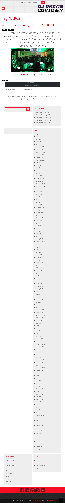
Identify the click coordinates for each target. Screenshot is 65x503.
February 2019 (40, 339)
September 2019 (40, 320)
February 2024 (40, 207)
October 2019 (40, 318)
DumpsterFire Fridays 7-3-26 (43, 122)
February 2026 (40, 147)
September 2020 (40, 297)
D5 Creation (37, 500)
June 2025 (38, 168)
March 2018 (39, 357)
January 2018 (39, 362)
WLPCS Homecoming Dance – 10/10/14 (28, 25)
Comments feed (40, 465)
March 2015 (39, 444)
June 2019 (38, 328)
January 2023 (39, 239)
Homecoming (30, 96)
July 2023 (38, 226)
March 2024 (39, 205)
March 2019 (39, 336)
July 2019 (38, 326)
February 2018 (40, 360)
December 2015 (40, 420)
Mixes (7, 468)
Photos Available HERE (23, 74)
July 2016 (38, 402)
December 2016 (40, 389)
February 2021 (40, 286)
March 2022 (39, 255)
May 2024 (38, 199)
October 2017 (40, 370)
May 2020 (38, 307)
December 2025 (40, 152)
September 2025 (40, 160)
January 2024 (39, 210)
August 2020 (39, 299)
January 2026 (39, 149)
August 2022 (39, 247)
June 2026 (38, 139)
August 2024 (39, 194)
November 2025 (40, 155)
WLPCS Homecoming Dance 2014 (10, 89)
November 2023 (40, 215)
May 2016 (38, 407)
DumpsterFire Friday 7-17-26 (43, 120)
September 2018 (40, 349)
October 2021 (40, 268)
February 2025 (40, 178)
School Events (10, 473)
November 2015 (40, 423)
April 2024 (38, 202)
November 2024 (40, 186)
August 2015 (39, 431)
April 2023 (38, 233)
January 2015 (39, 449)
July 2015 (38, 433)
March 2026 (39, 144)
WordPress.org (40, 468)
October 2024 (40, 189)
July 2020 (38, 302)
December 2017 (40, 365)
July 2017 (38, 375)
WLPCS (55, 96)
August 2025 (39, 163)
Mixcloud (30, 89)
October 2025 (40, 157)
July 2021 (38, 276)
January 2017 (39, 386)
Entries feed (39, 463)
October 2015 (40, 425)
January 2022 (39, 260)
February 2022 (40, 257)
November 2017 (40, 368)
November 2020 (40, 291)
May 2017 (38, 381)
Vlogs (7, 479)
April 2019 (38, 333)
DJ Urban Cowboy (43, 74)
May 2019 (38, 331)
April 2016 (38, 410)
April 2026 (38, 141)
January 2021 (39, 289)
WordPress (51, 500)
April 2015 (38, 441)
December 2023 (40, 212)
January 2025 (39, 181)
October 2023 (40, 218)
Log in (37, 460)
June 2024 (38, 197)
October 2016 (40, 394)
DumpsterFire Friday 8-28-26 (43, 112)
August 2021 (39, 273)
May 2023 (38, 231)
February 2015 (40, 446)
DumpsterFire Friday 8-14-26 (43, 115)
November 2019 (40, 315)
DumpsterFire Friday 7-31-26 (43, 117)
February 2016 (40, 415)
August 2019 (39, 323)
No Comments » (39, 99)
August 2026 (39, 134)
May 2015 (38, 439)
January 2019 (39, 341)
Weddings (9, 481)
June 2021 (38, 278)
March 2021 (39, 283)
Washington (49, 96)
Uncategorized (27, 99)
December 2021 (40, 262)
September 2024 (40, 191)
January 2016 (39, 418)
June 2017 (38, 378)
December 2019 (40, 312)
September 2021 (40, 270)
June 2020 (38, 304)
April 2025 (38, 173)
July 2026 (38, 136)
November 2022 (40, 241)
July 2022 (38, 249)
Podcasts (8, 471)
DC (24, 96)
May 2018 (38, 354)
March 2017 (39, 383)
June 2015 (38, 436)
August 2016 (39, 399)
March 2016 (39, 412)
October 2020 (40, 294)
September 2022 (40, 244)
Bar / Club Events (11, 460)
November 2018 (40, 347)
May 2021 (38, 281)
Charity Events (10, 463)
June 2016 (38, 404)
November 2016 (40, 391)
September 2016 (40, 396)
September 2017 (40, 373)
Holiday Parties (10, 465)
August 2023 (39, 223)
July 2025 (38, 165)
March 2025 (39, 176)
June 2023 (38, 228)
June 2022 (38, 252)
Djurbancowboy (23, 89)
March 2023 (39, 236)
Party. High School (39, 96)
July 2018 (38, 352)
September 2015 (40, 428)
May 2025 (38, 170)
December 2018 (40, 344)
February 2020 (40, 310)
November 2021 (40, 265)
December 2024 (40, 184)
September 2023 (40, 220)
